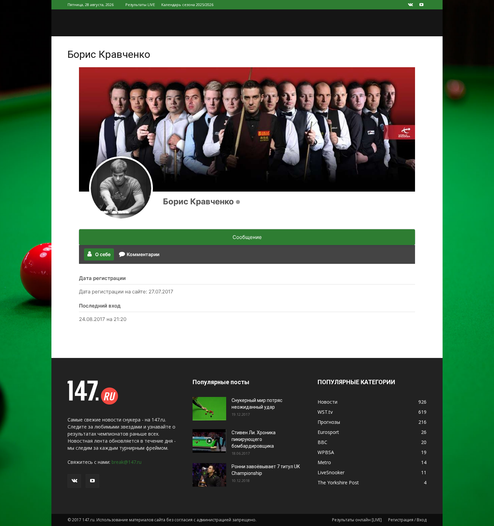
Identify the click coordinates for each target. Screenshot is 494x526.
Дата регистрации (102, 278)
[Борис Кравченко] (121, 188)
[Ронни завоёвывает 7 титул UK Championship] (209, 475)
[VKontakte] (410, 4)
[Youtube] (421, 4)
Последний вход (100, 305)
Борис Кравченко (198, 201)
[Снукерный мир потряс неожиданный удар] (209, 408)
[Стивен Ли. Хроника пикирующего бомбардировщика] (209, 441)
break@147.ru (126, 462)
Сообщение (247, 237)
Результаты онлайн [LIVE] (357, 520)
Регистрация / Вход (407, 520)
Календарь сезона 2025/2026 (187, 4)
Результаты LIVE (140, 4)
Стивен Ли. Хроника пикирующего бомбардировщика (254, 439)
